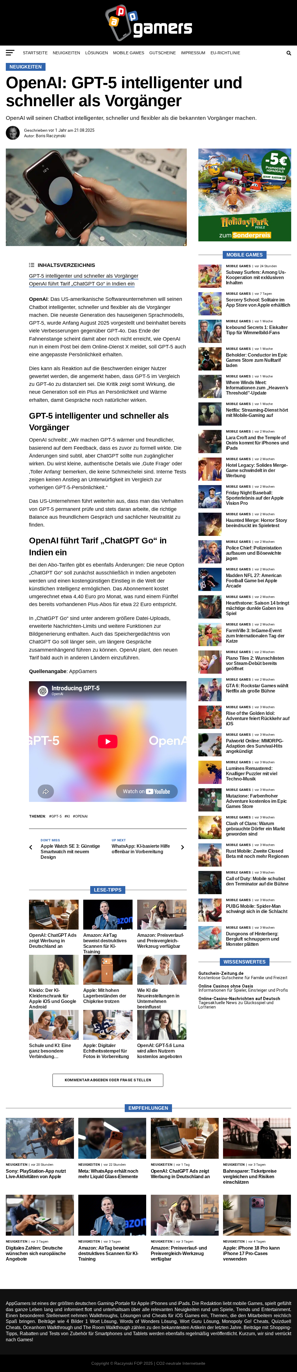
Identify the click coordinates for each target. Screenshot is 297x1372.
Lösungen (96, 52)
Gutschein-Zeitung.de (221, 973)
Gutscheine (162, 52)
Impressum (193, 52)
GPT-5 (56, 816)
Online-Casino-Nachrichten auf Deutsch (239, 998)
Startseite (35, 52)
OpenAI (81, 816)
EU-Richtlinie (225, 52)
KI (68, 816)
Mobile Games (128, 52)
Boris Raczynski (51, 135)
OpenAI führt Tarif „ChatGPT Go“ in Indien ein (82, 284)
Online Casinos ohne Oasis (225, 986)
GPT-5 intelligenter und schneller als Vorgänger (83, 276)
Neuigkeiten (66, 52)
